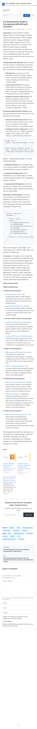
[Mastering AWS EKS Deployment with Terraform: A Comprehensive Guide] (9, 457)
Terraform (21, 539)
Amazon (11, 527)
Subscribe (28, 515)
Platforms (25, 530)
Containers (16, 530)
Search (27, 15)
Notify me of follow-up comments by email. (16, 616)
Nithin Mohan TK (22, 29)
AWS (18, 527)
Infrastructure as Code (9, 539)
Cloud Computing (27, 527)
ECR (19, 536)
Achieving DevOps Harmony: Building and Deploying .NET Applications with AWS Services (24, 467)
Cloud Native (6, 530)
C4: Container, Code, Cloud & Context (18, 3)
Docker (12, 536)
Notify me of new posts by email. (13, 618)
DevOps (5, 536)
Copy (31, 140)
